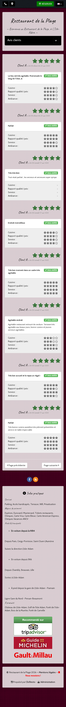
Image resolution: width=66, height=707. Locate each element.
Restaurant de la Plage (33, 20)
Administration (48, 682)
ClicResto (30, 682)
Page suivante (51, 465)
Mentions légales (47, 672)
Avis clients (14, 40)
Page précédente (16, 465)
